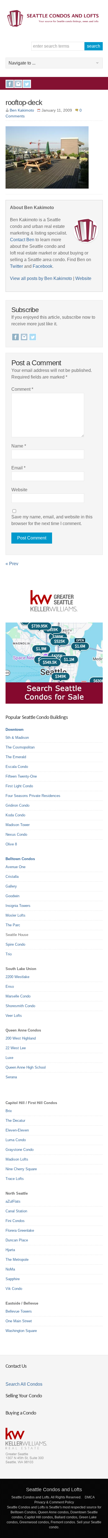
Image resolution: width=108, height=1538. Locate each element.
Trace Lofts (15, 1179)
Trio (9, 954)
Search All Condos (24, 1384)
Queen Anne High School (26, 1067)
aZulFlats (13, 1201)
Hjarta (10, 1250)
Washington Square (21, 1331)
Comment (22, 389)
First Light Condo (19, 786)
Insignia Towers (18, 906)
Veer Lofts (14, 1016)
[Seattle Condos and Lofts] (54, 25)
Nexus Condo (16, 834)
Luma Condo (16, 1140)
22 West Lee (16, 1048)
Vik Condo (14, 1289)
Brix (9, 1111)
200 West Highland (21, 1038)
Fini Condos (15, 1221)
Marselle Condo (18, 996)
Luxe (9, 1058)
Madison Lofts (17, 1159)
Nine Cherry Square (21, 1169)
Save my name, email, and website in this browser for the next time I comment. (51, 520)
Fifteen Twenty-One (21, 776)
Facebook (9, 84)
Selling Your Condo (24, 1396)
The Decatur (15, 1120)
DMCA (89, 1497)
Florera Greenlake (20, 1230)
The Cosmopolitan (20, 747)
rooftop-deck (24, 102)
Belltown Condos (20, 859)
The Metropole (17, 1259)
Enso (10, 986)
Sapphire (13, 1279)
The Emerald (16, 757)
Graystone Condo (20, 1150)
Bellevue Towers (19, 1311)
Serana (11, 1077)
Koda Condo (15, 815)
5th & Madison (17, 737)
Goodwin (12, 896)
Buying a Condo (21, 1413)
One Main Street (19, 1321)
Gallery (11, 886)
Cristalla (12, 877)
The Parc (13, 925)
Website (83, 278)
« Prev (12, 563)
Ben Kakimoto (22, 110)
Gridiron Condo (17, 805)
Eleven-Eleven (17, 1130)
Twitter (27, 84)
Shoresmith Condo (20, 1006)
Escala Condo (17, 767)
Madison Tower (18, 825)
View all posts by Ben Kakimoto (41, 278)
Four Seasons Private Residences (33, 796)
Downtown (15, 729)
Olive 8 (11, 844)
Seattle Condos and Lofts (54, 1489)
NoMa (10, 1269)
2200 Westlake (17, 977)
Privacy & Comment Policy (54, 1502)
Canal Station (16, 1211)
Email (18, 467)
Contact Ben (22, 239)
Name (18, 446)
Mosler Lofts (15, 915)
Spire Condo (15, 944)
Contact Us (16, 1366)
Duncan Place (17, 1240)
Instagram (18, 84)
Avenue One (15, 867)
